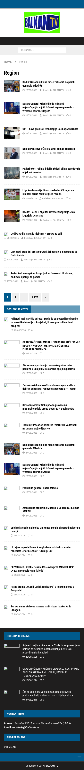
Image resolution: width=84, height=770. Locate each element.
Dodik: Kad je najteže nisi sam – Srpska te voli (36, 233)
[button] (78, 4)
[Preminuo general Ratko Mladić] (12, 492)
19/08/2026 (12, 259)
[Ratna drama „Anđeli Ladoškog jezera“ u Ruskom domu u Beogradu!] (6, 587)
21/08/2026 (31, 198)
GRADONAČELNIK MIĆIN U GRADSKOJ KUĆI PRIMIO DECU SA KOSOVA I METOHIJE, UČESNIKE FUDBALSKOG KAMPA (51, 346)
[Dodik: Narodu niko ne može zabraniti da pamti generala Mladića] (12, 449)
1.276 (35, 297)
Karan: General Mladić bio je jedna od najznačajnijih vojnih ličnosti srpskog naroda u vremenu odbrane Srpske (48, 107)
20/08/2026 (31, 220)
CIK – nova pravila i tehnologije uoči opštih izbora (50, 128)
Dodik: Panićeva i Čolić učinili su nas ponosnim (48, 148)
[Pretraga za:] (42, 50)
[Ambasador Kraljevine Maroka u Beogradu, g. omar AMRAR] (12, 512)
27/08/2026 (31, 90)
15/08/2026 (12, 281)
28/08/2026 (20, 330)
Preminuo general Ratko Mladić (40, 488)
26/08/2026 (19, 535)
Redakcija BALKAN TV (53, 90)
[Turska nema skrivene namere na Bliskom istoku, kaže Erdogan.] (6, 607)
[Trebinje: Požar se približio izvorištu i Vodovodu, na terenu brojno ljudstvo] (12, 429)
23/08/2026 (31, 133)
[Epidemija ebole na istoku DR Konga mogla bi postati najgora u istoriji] (6, 528)
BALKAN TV (52, 766)
